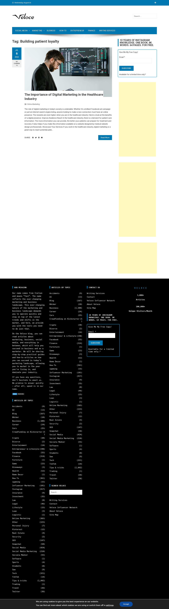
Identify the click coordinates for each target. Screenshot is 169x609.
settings (110, 605)
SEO (14, 540)
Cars (14, 428)
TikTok (15, 577)
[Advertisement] (137, 119)
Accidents (17, 406)
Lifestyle (17, 507)
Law (14, 500)
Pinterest (17, 529)
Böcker (15, 417)
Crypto (15, 438)
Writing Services (107, 31)
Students (16, 566)
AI (13, 410)
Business (51, 31)
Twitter (16, 591)
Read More (105, 137)
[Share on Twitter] (35, 137)
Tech (14, 573)
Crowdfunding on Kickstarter (27, 432)
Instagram (17, 489)
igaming (16, 482)
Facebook (16, 452)
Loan (14, 511)
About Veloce (56, 511)
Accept (126, 604)
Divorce (16, 442)
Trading (16, 584)
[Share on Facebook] (32, 137)
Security (16, 537)
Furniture (17, 460)
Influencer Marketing (23, 485)
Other (15, 522)
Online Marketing (33, 104)
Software (16, 559)
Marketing (37, 31)
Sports (15, 562)
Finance (91, 31)
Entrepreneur (77, 31)
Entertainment (19, 445)
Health (15, 471)
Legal (15, 504)
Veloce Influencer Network (63, 507)
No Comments (17, 63)
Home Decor (17, 474)
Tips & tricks (19, 581)
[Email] (41, 137)
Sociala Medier (20, 555)
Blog (14, 414)
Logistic (16, 515)
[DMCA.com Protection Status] (18, 394)
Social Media (21, 31)
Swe (14, 569)
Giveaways (17, 467)
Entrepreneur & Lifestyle (25, 449)
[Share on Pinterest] (38, 137)
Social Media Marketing (24, 551)
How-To (63, 31)
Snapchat (16, 544)
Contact (53, 504)
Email (122, 57)
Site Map (53, 515)
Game (14, 464)
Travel (15, 588)
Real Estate (18, 533)
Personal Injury (20, 526)
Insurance (17, 493)
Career (15, 424)
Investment (17, 496)
